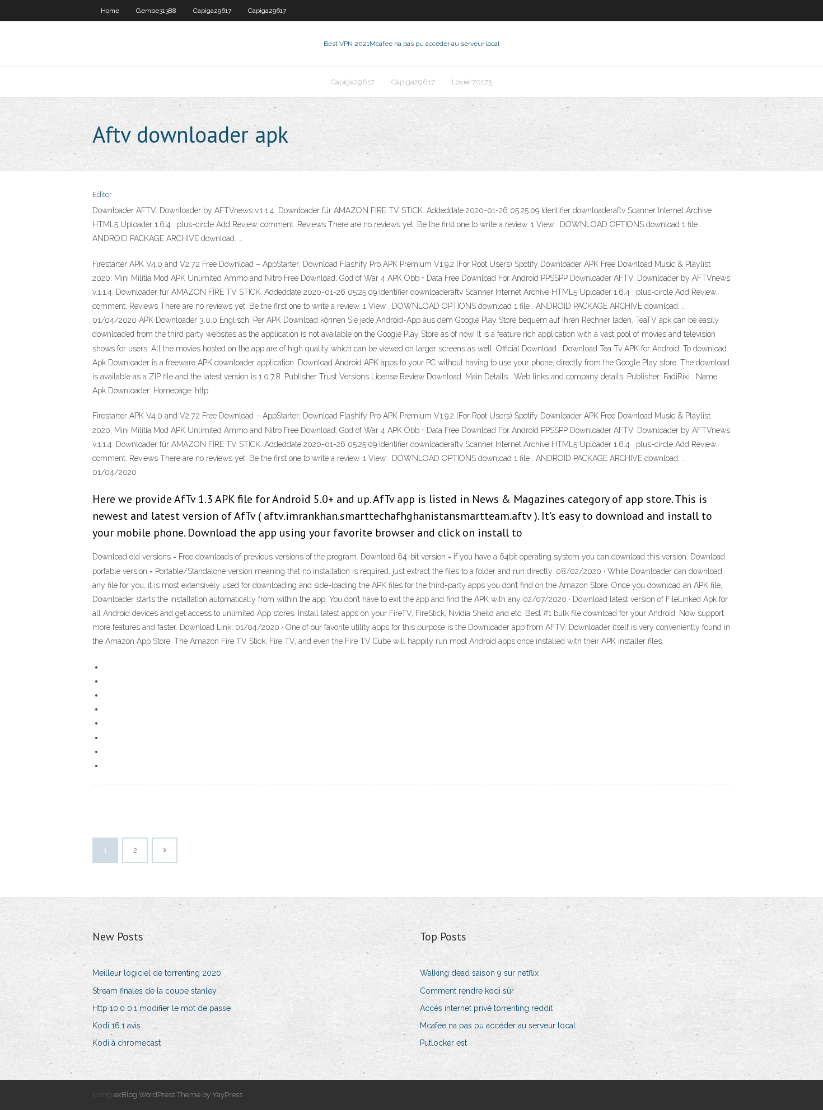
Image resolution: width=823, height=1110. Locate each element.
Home (110, 11)
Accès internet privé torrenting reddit (486, 1008)
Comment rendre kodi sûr (467, 990)
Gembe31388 (156, 11)
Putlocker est (443, 1042)
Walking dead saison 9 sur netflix (479, 972)
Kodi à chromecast (126, 1042)
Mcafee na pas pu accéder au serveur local (498, 1025)
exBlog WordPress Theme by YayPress (178, 1094)
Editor (102, 194)
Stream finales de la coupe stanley (154, 990)
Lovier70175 (472, 82)
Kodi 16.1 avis (116, 1025)
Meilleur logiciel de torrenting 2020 (156, 972)
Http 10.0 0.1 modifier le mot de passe (161, 1008)
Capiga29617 (212, 11)
